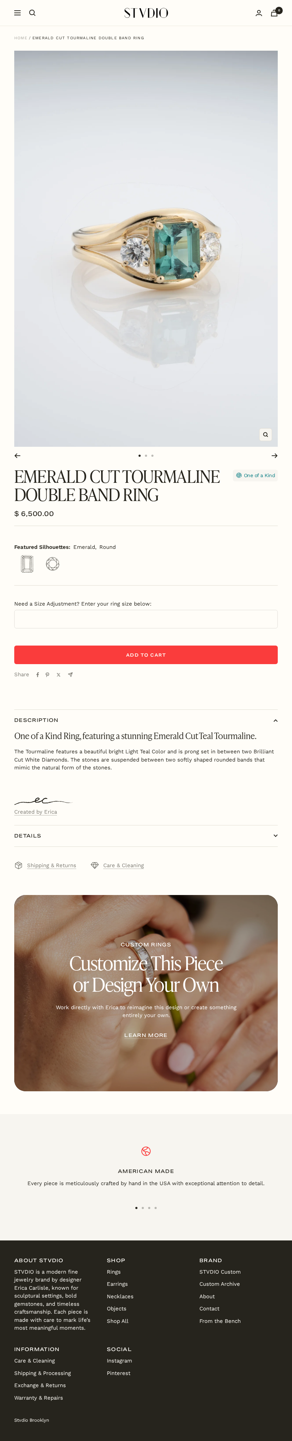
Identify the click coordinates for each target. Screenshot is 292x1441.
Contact (209, 1308)
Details (27, 836)
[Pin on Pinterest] (47, 674)
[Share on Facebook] (37, 674)
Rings (114, 1272)
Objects (116, 1308)
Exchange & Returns (40, 1385)
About (207, 1296)
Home (20, 38)
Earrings (117, 1284)
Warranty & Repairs (38, 1398)
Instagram (119, 1360)
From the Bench (220, 1321)
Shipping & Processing (42, 1373)
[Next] (275, 455)
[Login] (259, 13)
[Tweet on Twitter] (59, 674)
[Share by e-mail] (70, 674)
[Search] (32, 13)
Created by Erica (35, 812)
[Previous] (17, 455)
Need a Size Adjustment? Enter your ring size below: (82, 604)
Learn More (145, 1035)
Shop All (118, 1321)
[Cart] (274, 13)
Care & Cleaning (123, 865)
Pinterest (118, 1373)
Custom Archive (219, 1284)
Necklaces (120, 1296)
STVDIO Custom (220, 1272)
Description (36, 720)
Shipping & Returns (51, 865)
